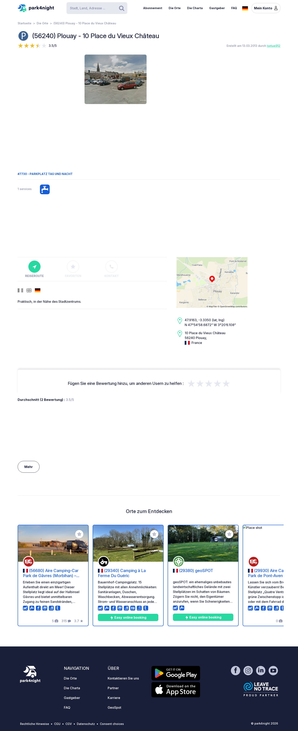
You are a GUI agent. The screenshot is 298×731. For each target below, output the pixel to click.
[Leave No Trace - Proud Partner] (261, 689)
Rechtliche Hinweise (34, 724)
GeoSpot (114, 707)
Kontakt (111, 276)
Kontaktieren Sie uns (123, 678)
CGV (68, 724)
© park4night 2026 (264, 723)
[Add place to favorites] (79, 534)
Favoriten (73, 276)
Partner (113, 688)
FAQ (234, 8)
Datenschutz (86, 724)
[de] (245, 8)
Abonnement (152, 8)
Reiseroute (34, 276)
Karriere (114, 698)
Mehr (28, 467)
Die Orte (175, 8)
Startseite (24, 23)
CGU (57, 724)
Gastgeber (217, 8)
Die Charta (195, 8)
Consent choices (112, 724)
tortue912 (273, 45)
